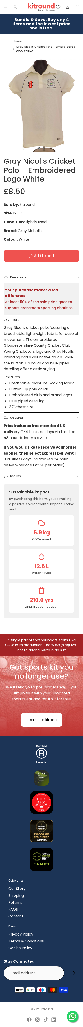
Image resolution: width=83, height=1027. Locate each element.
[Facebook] (29, 1019)
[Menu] (5, 7)
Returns (15, 476)
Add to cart (44, 255)
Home (17, 41)
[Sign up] (72, 973)
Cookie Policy (20, 948)
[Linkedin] (53, 1019)
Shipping (16, 418)
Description (18, 277)
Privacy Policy (20, 934)
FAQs (13, 909)
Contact (16, 916)
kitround (47, 1009)
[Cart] (77, 7)
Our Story (17, 888)
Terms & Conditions (26, 941)
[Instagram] (37, 1019)
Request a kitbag (41, 719)
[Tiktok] (45, 1019)
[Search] (15, 7)
